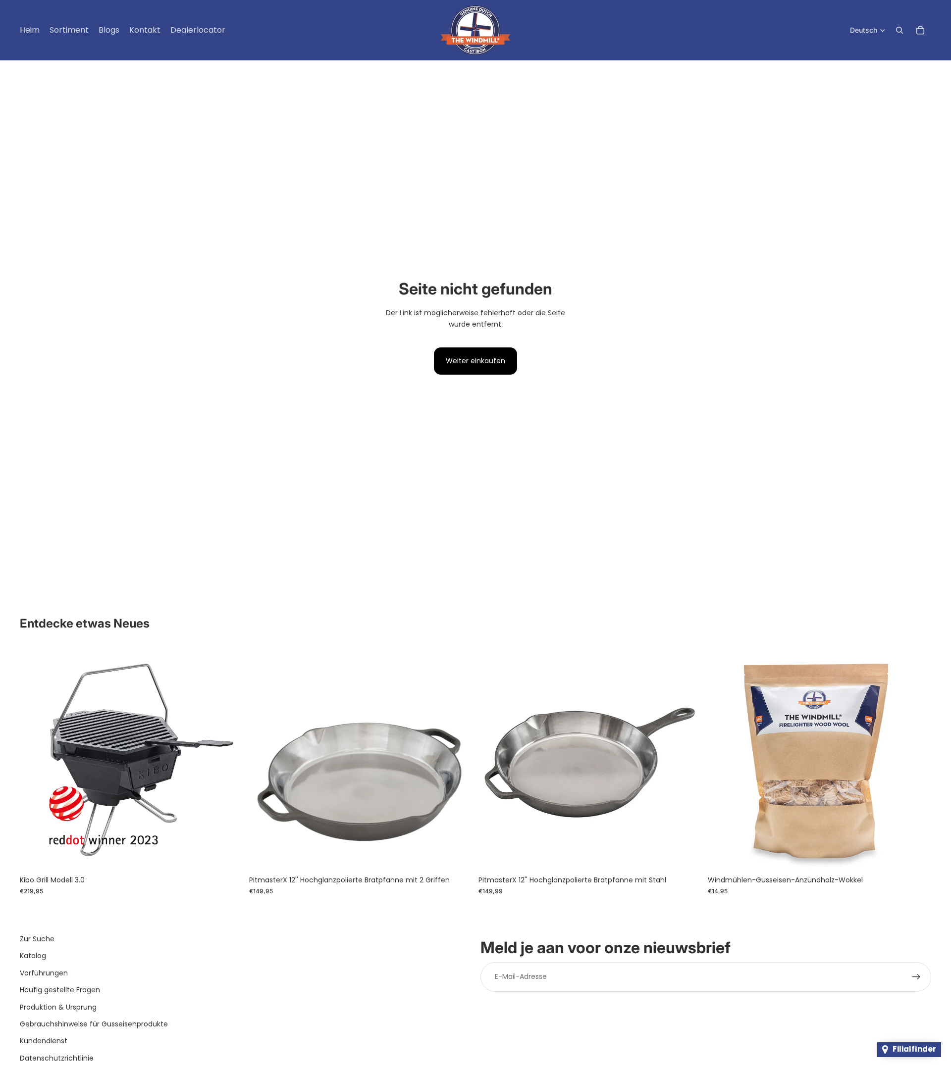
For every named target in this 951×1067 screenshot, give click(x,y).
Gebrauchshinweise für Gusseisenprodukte (94, 1024)
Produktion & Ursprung (58, 1007)
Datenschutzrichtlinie (57, 1058)
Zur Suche (37, 939)
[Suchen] (899, 30)
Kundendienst (43, 1041)
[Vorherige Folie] (35, 759)
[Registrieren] (916, 977)
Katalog (33, 956)
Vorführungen (44, 973)
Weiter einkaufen (475, 361)
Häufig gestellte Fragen (60, 990)
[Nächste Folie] (228, 759)
